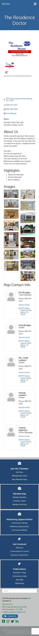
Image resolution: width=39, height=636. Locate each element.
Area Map (19, 580)
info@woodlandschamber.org (13, 612)
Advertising (19, 583)
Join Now (19, 472)
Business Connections (19, 555)
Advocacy (19, 548)
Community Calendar (19, 523)
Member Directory (19, 504)
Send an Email (24, 305)
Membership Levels (19, 476)
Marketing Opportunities (19, 526)
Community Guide (19, 576)
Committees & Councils (19, 551)
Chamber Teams (19, 501)
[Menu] (35, 4)
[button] (10, 616)
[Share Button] (6, 72)
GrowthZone (29, 633)
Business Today (19, 572)
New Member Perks (19, 479)
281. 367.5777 (7, 604)
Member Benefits (19, 497)
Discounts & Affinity (19, 530)
